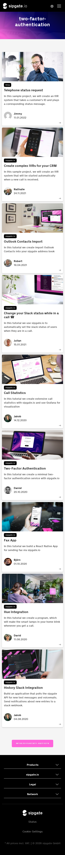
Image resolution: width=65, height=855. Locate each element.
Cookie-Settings (33, 831)
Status (32, 821)
